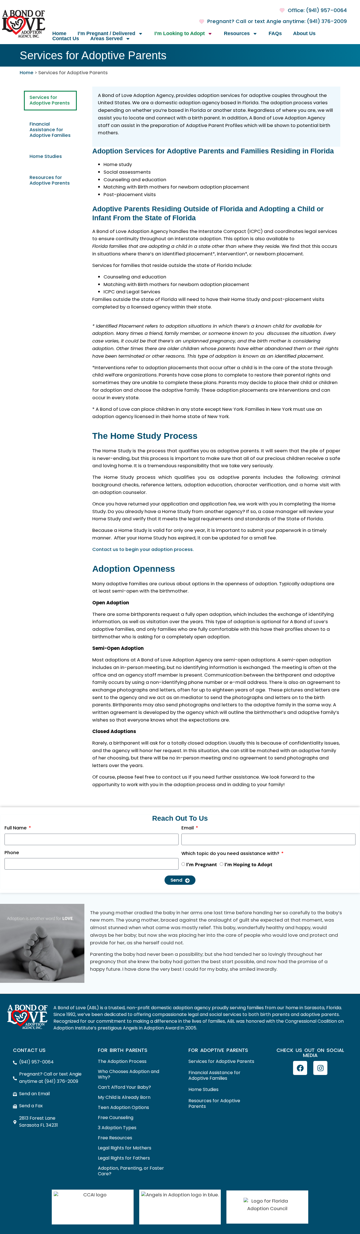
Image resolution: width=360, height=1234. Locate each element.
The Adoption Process (122, 1062)
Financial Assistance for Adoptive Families (50, 130)
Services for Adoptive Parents (50, 100)
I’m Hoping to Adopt (248, 864)
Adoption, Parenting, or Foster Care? (131, 1171)
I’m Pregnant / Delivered (106, 33)
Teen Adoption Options (123, 1108)
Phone (11, 854)
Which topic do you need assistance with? (230, 855)
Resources (237, 33)
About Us (304, 33)
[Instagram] (320, 1068)
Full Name (16, 829)
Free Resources (115, 1138)
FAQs (275, 33)
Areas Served (106, 38)
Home (59, 33)
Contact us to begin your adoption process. (143, 550)
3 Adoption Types (117, 1128)
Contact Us (65, 38)
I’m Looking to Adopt (179, 33)
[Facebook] (300, 1068)
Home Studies (46, 157)
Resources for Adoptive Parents (50, 180)
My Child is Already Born (124, 1098)
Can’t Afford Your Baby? (124, 1087)
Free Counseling (115, 1118)
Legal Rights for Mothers (124, 1148)
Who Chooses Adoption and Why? (128, 1074)
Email (188, 829)
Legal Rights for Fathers (124, 1158)
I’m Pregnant (201, 864)
